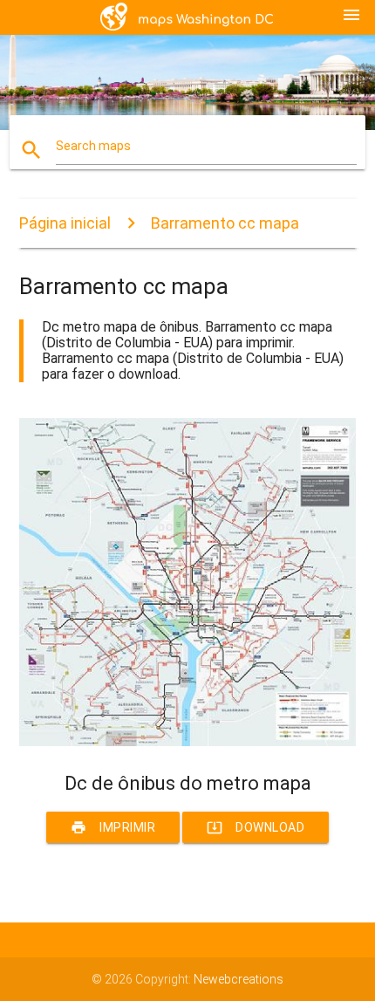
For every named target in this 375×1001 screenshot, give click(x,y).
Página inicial (65, 223)
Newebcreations (238, 979)
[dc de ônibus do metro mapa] (188, 742)
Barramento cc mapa (225, 223)
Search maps (93, 146)
